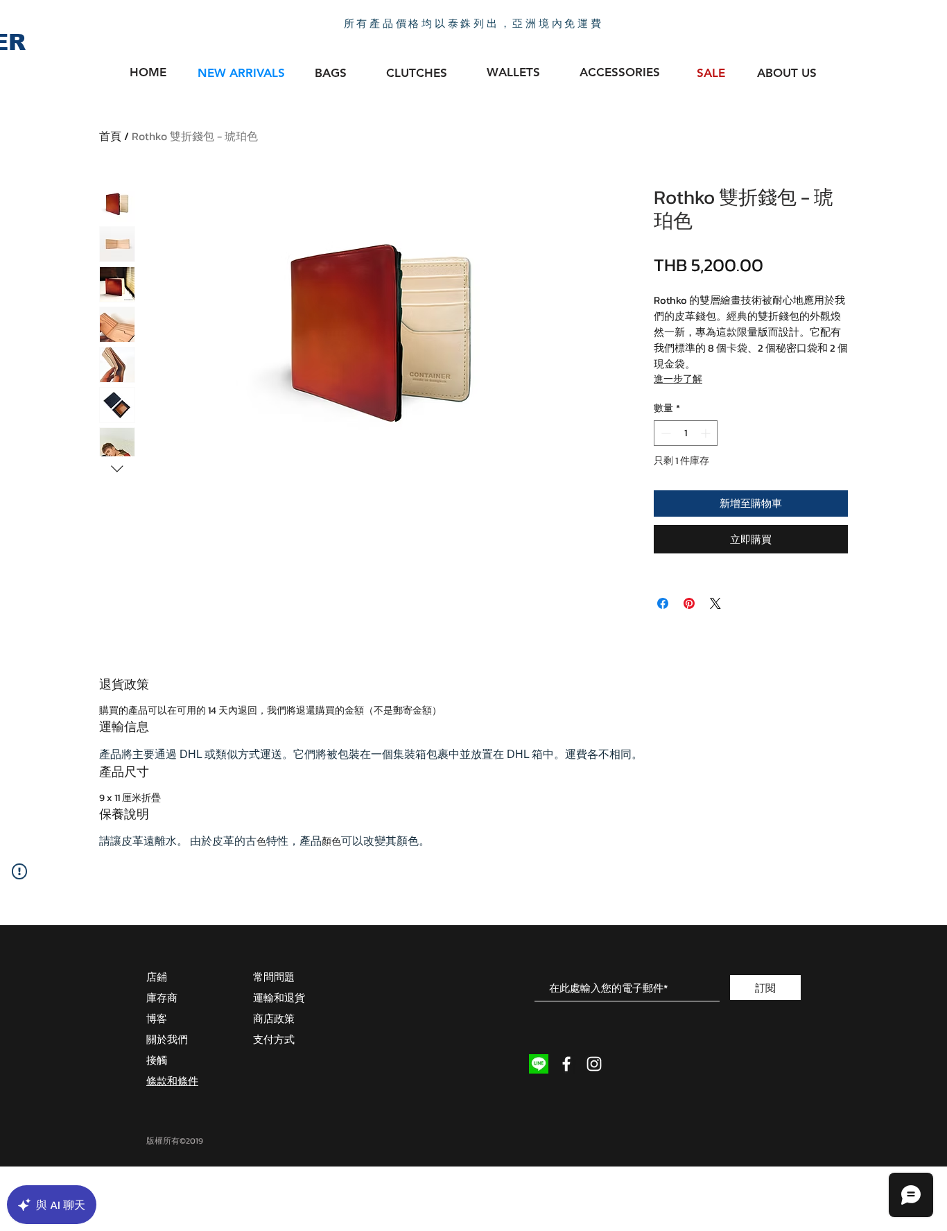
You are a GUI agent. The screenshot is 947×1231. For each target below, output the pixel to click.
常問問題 (274, 977)
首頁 (110, 136)
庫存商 (161, 998)
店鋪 (156, 977)
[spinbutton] (685, 433)
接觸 (156, 1060)
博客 (156, 1018)
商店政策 (274, 1018)
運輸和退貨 (279, 998)
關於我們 (167, 1039)
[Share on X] (715, 603)
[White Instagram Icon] (594, 1064)
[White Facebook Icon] (566, 1064)
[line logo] (538, 1064)
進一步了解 (678, 379)
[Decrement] (664, 433)
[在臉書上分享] (662, 603)
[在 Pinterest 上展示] (689, 603)
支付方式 (274, 1039)
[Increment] (706, 433)
